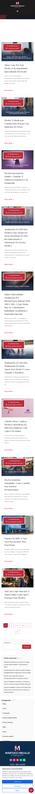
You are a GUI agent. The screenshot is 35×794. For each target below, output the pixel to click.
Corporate (6, 713)
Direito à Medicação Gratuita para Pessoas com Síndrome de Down (16, 123)
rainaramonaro (13, 46)
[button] (17, 11)
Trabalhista (6, 741)
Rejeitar (17, 790)
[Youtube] (17, 760)
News (4, 732)
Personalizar (17, 786)
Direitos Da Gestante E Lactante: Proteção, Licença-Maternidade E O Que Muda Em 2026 (17, 664)
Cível (4, 708)
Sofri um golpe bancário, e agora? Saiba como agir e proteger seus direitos (16, 594)
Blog (4, 704)
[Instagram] (14, 760)
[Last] (17, 631)
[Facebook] (10, 760)
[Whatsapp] (24, 760)
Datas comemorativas (10, 718)
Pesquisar (7, 643)
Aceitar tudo (17, 781)
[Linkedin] (20, 760)
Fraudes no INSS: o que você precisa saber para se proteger (15, 541)
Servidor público (8, 736)
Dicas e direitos (8, 722)
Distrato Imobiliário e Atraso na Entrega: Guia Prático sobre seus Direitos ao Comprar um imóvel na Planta (17, 689)
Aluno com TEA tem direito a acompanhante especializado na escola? (16, 68)
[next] (29, 625)
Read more (8, 90)
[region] (17, 780)
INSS (4, 727)
